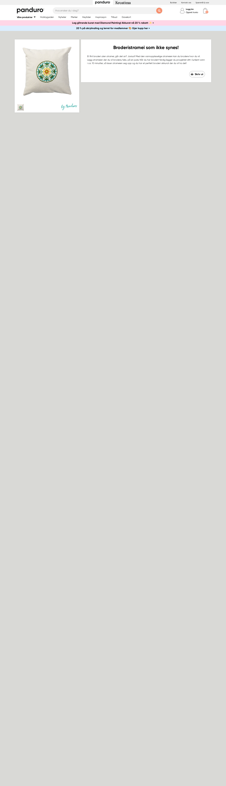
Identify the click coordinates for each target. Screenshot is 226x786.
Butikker (173, 3)
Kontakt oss (186, 3)
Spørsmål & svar (202, 3)
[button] (26, 17)
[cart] (205, 10)
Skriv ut (199, 74)
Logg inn (190, 9)
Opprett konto (192, 12)
